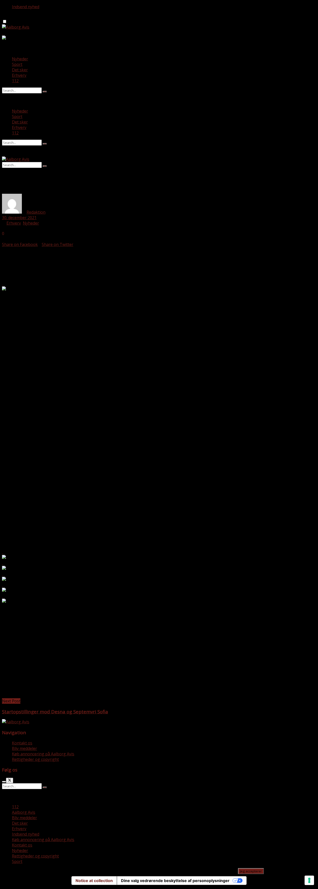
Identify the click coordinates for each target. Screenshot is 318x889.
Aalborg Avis (23, 812)
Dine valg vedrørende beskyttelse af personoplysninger (175, 880)
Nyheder (20, 59)
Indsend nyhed (25, 6)
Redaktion (36, 212)
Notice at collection (94, 880)
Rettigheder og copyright (35, 759)
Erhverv (19, 75)
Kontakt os (22, 743)
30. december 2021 (19, 217)
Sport (17, 64)
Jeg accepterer (251, 871)
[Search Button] (45, 91)
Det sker (20, 70)
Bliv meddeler (24, 748)
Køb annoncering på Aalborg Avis (43, 754)
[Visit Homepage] (15, 27)
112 (15, 80)
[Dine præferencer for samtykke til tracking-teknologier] (309, 880)
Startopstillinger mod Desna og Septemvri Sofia (55, 711)
